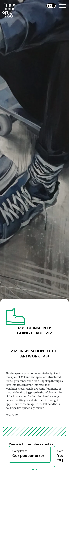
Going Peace (19, 450)
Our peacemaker (28, 455)
